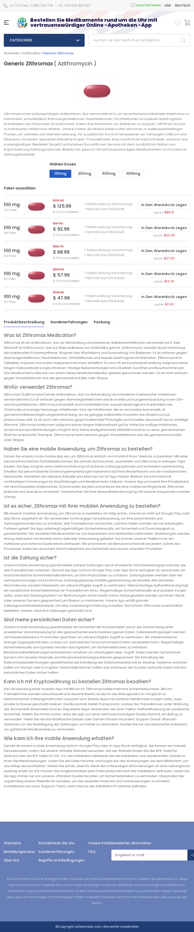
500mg (108, 173)
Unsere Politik (99, 843)
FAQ (91, 851)
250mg (84, 173)
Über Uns (11, 860)
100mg (60, 173)
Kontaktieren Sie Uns (57, 843)
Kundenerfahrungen (69, 322)
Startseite (11, 53)
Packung (102, 322)
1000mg (133, 173)
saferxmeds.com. (88, 926)
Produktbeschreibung (24, 322)
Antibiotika (31, 53)
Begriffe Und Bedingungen (62, 860)
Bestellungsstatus (19, 851)
